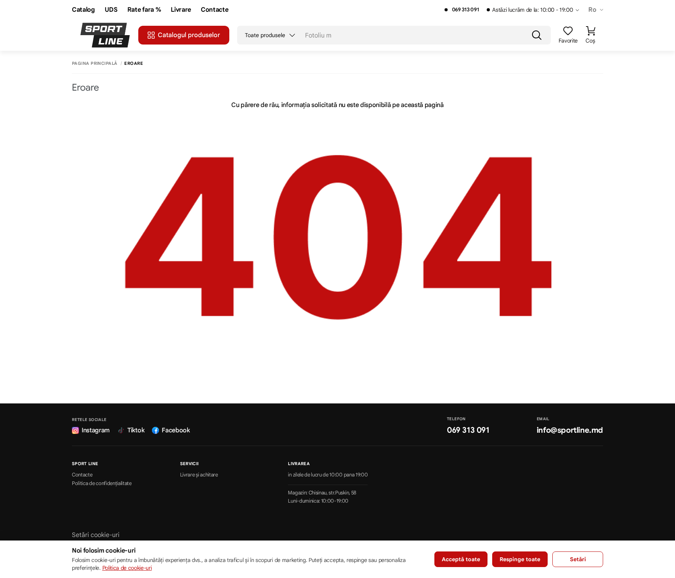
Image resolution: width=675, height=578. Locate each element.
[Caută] (536, 35)
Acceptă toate (461, 559)
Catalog (83, 10)
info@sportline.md (570, 430)
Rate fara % (144, 10)
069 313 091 (465, 10)
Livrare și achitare (199, 475)
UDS (111, 10)
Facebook (175, 430)
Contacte (214, 10)
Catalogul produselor (189, 35)
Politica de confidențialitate (102, 483)
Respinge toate (520, 559)
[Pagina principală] (105, 35)
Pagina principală (94, 63)
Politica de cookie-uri (127, 567)
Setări (578, 559)
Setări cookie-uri (96, 535)
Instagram (96, 430)
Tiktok (135, 430)
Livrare (181, 10)
